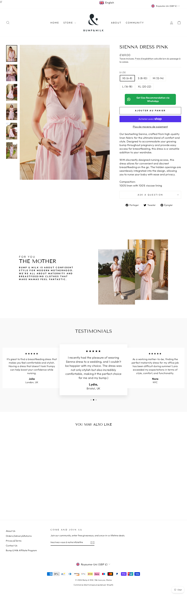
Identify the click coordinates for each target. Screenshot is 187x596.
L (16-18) (127, 86)
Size (123, 72)
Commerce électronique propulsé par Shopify (93, 585)
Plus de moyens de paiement (150, 126)
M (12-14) (158, 78)
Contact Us (11, 545)
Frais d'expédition (144, 58)
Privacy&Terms (13, 540)
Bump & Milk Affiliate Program (21, 550)
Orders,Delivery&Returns (19, 536)
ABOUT (116, 22)
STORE (68, 22)
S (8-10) (142, 78)
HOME (54, 22)
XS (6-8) (127, 78)
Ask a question (150, 194)
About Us (10, 531)
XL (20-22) (144, 86)
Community (135, 22)
